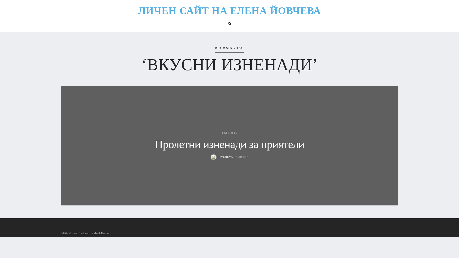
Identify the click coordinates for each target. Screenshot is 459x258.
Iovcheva (225, 157)
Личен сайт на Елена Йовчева (229, 11)
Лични (243, 157)
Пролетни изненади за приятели (229, 144)
